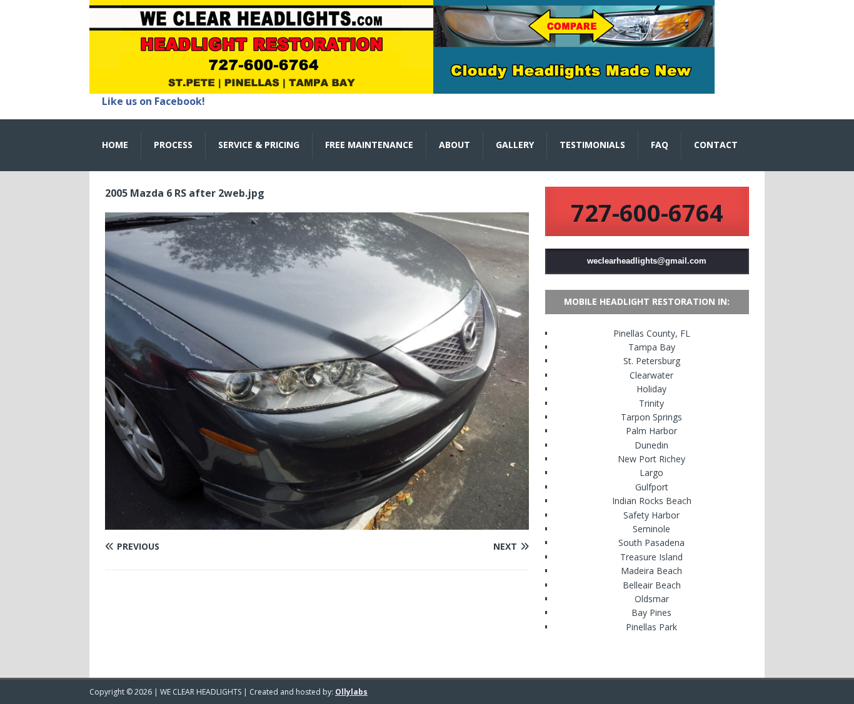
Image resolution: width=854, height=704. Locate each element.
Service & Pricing (258, 145)
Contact (716, 145)
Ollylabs (351, 692)
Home (115, 145)
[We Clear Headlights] (402, 86)
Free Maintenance (369, 145)
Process (173, 145)
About (454, 145)
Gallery (515, 145)
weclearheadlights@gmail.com (646, 260)
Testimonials (592, 145)
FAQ (659, 145)
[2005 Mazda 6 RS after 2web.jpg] (317, 522)
